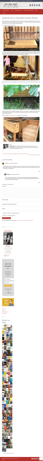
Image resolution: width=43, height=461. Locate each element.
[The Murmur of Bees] (7, 405)
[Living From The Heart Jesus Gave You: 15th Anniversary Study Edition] (3, 351)
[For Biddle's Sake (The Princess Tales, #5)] (11, 427)
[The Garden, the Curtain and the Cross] (3, 347)
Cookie (6, 163)
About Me (4, 308)
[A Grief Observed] (11, 328)
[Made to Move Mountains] (3, 443)
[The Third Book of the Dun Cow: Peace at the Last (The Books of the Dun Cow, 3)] (9, 383)
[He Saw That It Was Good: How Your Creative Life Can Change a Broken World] (3, 379)
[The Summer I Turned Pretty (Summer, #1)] (11, 351)
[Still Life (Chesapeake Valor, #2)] (7, 341)
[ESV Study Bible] (5, 398)
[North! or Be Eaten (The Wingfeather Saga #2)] (7, 424)
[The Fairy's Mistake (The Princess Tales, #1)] (11, 434)
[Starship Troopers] (5, 395)
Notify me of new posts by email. (9, 215)
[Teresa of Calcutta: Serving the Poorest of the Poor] (5, 430)
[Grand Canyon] (5, 366)
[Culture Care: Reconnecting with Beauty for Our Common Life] (9, 398)
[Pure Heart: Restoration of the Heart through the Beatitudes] (5, 370)
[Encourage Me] (7, 360)
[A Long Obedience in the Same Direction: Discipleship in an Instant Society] (3, 392)
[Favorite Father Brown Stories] (5, 379)
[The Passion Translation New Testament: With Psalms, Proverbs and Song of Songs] (3, 338)
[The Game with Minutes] (9, 351)
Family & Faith (5, 10)
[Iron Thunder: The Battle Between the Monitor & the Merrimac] (3, 370)
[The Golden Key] (11, 389)
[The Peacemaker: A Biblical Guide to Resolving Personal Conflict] (9, 405)
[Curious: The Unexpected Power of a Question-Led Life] (11, 398)
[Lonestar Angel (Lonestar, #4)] (11, 418)
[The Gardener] (9, 363)
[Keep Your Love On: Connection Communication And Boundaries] (9, 354)
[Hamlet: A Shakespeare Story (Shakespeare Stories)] (9, 392)
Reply (39, 171)
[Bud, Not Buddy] (3, 446)
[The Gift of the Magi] (11, 395)
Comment (4, 186)
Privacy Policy (4, 313)
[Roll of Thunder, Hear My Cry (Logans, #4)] (5, 408)
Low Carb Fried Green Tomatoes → (34, 154)
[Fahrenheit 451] (9, 440)
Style (12, 10)
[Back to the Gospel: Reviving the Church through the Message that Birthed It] (9, 347)
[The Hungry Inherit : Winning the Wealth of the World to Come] (3, 363)
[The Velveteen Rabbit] (9, 357)
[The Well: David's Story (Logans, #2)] (11, 408)
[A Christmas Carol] (7, 399)
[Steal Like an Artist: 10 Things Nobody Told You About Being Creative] (11, 376)
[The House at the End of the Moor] (11, 437)
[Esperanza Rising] (3, 408)
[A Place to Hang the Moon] (7, 338)
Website (3, 208)
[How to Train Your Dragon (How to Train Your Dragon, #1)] (11, 411)
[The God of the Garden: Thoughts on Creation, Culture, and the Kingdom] (5, 386)
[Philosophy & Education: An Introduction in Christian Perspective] (9, 331)
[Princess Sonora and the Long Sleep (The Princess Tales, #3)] (9, 431)
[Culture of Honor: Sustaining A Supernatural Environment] (5, 357)
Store (36, 10)
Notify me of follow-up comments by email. (11, 213)
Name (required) (5, 199)
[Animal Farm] (9, 437)
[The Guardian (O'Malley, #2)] (5, 418)
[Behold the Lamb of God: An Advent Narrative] (3, 398)
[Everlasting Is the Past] (3, 389)
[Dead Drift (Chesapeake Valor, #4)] (3, 341)
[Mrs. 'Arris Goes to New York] (9, 370)
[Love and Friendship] (11, 360)
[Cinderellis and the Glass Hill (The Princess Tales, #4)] (3, 430)
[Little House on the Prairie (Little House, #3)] (11, 421)
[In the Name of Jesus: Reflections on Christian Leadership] (5, 402)
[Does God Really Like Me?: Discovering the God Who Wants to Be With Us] (5, 344)
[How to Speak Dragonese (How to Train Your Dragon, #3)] (5, 411)
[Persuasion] (7, 363)
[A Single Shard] (7, 351)
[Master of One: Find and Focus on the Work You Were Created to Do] (7, 370)
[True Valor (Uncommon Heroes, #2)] (9, 338)
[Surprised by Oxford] (5, 360)
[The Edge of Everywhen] (9, 421)
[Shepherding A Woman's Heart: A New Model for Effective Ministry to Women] (9, 386)
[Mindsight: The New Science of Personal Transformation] (9, 325)
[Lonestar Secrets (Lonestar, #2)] (5, 421)
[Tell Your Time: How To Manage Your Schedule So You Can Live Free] (11, 379)
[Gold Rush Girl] (7, 434)
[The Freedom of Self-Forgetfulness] (11, 446)
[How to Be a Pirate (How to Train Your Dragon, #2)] (7, 411)
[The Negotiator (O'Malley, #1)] (7, 418)
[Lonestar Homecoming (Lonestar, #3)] (3, 421)
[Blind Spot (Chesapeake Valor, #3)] (5, 341)
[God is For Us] (3, 325)
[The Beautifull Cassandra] (5, 363)
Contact (3, 310)
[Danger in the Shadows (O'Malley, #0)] (3, 414)
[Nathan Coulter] (3, 386)
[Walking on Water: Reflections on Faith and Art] (3, 373)
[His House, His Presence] (11, 347)
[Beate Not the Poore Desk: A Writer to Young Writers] (7, 386)
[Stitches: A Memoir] (7, 366)
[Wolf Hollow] (5, 351)
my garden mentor (12, 115)
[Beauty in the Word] (3, 405)
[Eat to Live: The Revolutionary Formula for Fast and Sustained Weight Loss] (11, 373)
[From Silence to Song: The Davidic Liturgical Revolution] (7, 335)
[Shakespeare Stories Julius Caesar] (3, 395)
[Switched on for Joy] (9, 335)
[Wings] (11, 363)
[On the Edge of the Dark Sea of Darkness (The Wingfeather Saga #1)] (9, 434)
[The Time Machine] (3, 367)
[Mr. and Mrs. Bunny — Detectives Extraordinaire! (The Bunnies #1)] (7, 357)
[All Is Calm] (9, 418)
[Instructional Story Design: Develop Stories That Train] (5, 332)
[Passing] (5, 414)
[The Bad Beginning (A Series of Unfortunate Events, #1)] (11, 443)
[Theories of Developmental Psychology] (11, 325)
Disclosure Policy (5, 311)
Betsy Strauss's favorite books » (8, 453)
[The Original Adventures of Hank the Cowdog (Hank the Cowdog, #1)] (5, 348)
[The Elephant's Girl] (5, 434)
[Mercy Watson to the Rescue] (11, 424)
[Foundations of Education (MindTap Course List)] (3, 334)
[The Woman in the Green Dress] (9, 427)
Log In (4, 13)
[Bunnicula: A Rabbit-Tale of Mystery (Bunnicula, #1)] (9, 360)
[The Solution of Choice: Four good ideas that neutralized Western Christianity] (9, 344)
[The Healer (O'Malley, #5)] (9, 414)
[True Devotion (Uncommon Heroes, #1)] (11, 338)
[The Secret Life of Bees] (9, 367)
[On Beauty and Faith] (7, 379)
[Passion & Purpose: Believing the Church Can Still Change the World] (11, 335)
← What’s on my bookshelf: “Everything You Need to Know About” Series (15, 153)
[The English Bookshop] (3, 376)
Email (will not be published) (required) (9, 204)
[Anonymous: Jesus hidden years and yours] (5, 354)
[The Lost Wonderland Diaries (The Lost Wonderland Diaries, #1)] (3, 440)
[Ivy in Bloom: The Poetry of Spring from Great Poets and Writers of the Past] (11, 440)
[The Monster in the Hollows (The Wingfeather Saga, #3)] (9, 446)
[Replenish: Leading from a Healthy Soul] (11, 332)
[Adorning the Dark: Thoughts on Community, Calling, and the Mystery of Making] (5, 440)
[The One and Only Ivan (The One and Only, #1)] (9, 443)
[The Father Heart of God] (3, 357)
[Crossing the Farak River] (7, 427)
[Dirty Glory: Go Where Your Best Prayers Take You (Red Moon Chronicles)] (7, 354)
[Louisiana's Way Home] (9, 395)
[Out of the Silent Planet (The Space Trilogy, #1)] (7, 446)
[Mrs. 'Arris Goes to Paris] (11, 370)
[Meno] (7, 450)
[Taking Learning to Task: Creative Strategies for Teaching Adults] (9, 402)
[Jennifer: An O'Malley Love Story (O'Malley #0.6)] (9, 411)
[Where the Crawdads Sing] (9, 376)
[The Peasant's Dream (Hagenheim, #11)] (3, 434)
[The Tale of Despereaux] (5, 446)
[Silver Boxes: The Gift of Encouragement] (11, 367)
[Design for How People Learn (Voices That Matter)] (3, 331)
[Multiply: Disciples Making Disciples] (7, 389)
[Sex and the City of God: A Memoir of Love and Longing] (3, 360)
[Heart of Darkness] (7, 440)
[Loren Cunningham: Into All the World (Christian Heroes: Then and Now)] (9, 389)
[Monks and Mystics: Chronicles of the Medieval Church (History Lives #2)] (5, 437)
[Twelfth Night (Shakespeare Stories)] (11, 392)
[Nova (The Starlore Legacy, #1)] (11, 354)
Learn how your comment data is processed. (25, 220)
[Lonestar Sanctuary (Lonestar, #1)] (7, 421)
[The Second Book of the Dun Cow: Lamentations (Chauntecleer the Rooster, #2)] (11, 383)
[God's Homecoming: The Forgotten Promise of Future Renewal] (5, 325)
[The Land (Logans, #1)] (3, 411)
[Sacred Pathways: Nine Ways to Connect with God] (9, 379)
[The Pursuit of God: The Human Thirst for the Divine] (3, 450)
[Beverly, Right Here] (7, 395)
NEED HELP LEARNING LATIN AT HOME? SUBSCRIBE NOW (21, 0)
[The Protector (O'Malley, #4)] (11, 414)
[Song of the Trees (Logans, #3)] (9, 408)
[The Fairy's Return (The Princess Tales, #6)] (9, 424)
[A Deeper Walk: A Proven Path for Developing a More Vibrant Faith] (11, 341)
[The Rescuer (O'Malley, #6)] (7, 414)
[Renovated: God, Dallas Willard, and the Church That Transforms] (11, 344)
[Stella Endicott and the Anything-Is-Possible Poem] (5, 424)
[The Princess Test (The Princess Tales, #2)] (3, 437)
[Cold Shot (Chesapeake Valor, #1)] (9, 341)
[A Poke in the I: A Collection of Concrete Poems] (5, 382)
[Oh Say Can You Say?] (3, 382)
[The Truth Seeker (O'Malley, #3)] (3, 418)
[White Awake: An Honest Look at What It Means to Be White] (11, 405)
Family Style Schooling (8, 458)
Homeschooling (18, 10)
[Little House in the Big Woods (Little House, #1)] (3, 424)
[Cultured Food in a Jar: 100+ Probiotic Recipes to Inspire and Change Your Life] (7, 373)
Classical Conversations (28, 10)
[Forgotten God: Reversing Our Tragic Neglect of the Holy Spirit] (5, 392)
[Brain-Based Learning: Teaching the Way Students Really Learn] (7, 331)
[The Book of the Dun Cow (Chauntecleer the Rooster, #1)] (5, 389)
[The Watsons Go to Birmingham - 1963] (7, 408)
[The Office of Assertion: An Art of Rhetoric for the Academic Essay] (11, 402)
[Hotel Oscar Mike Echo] (3, 354)
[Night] (7, 328)
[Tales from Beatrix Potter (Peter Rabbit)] (11, 357)
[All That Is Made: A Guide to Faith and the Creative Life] (7, 376)
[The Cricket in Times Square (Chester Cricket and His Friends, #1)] (9, 328)
